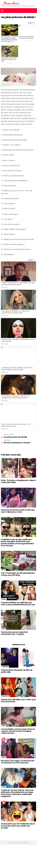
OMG (3, 726)
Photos (5, 696)
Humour (5, 667)
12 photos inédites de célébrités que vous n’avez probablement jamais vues (18, 603)
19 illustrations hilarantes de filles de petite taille (16, 671)
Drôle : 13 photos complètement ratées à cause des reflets (18, 481)
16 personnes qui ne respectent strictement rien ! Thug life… (14, 633)
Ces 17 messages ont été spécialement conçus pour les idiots (18, 574)
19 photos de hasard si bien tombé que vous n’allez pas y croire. (18, 511)
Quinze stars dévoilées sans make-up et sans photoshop (18, 700)
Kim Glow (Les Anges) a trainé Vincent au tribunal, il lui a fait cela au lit (17, 761)
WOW (4, 477)
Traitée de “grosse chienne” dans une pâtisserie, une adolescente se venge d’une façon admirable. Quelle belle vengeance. (17, 793)
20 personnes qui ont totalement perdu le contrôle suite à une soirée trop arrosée (18, 825)
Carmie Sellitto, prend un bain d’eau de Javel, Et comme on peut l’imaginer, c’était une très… (18, 731)
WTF (3, 536)
